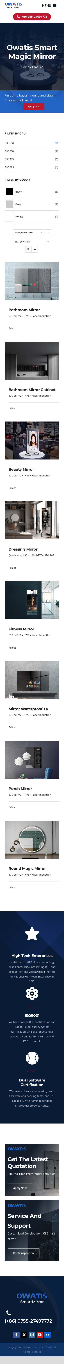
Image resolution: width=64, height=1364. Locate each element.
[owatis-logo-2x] (14, 3)
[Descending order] (48, 232)
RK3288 (9, 167)
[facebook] (16, 1335)
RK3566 (9, 151)
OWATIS (48, 1347)
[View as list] (35, 249)
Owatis (36, 1347)
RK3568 (9, 143)
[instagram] (32, 1335)
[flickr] (47, 1335)
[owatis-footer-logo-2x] (32, 1293)
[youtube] (40, 1335)
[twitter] (24, 1335)
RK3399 (9, 159)
